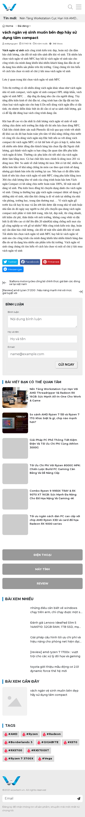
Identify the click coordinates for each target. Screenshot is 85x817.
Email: (11, 346)
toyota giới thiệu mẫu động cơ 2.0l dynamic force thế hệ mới (54, 669)
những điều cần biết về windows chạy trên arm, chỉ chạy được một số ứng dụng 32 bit (56, 610)
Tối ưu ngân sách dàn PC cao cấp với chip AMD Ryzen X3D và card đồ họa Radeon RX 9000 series (55, 520)
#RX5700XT (40, 750)
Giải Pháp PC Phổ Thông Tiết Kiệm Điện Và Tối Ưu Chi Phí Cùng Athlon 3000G (54, 443)
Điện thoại (42, 555)
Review (42, 583)
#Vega (47, 758)
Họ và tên (13, 331)
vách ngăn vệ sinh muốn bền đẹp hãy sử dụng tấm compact (54, 693)
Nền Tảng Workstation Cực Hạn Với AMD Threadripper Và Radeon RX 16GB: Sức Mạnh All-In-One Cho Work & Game (50, 18)
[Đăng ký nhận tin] (79, 798)
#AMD (12, 734)
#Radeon (54, 734)
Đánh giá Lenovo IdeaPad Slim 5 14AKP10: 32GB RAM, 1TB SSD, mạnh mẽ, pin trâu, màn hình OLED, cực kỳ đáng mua (56, 625)
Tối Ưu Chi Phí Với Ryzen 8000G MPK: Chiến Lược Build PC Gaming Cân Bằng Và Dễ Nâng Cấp (55, 469)
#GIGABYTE (50, 742)
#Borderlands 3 (20, 742)
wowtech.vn (17, 789)
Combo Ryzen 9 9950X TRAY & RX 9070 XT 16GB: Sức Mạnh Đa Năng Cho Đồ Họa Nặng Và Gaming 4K (53, 494)
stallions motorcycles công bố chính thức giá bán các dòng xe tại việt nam (44, 283)
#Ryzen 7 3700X (20, 758)
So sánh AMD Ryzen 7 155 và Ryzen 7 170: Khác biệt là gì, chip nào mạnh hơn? (54, 418)
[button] (70, 7)
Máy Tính (42, 569)
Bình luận (13, 311)
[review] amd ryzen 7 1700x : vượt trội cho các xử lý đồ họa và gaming (55, 654)
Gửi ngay (66, 364)
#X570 (72, 742)
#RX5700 (15, 750)
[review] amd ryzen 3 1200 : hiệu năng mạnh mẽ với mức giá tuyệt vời (37, 292)
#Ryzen (32, 734)
